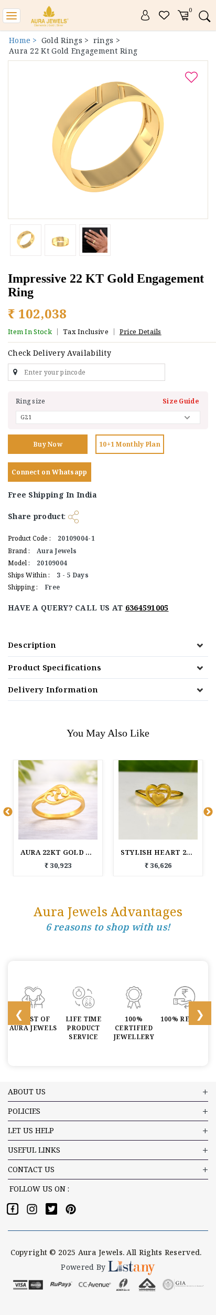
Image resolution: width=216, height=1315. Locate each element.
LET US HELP (31, 1130)
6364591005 (147, 608)
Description (32, 644)
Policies (24, 1111)
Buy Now (47, 444)
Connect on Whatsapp (50, 472)
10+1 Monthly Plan (129, 444)
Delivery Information (53, 689)
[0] (183, 14)
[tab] (108, 645)
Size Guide (181, 401)
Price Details (140, 331)
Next (208, 812)
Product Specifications (54, 667)
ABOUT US (27, 1091)
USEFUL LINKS (34, 1150)
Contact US (31, 1169)
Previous (8, 812)
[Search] (204, 16)
